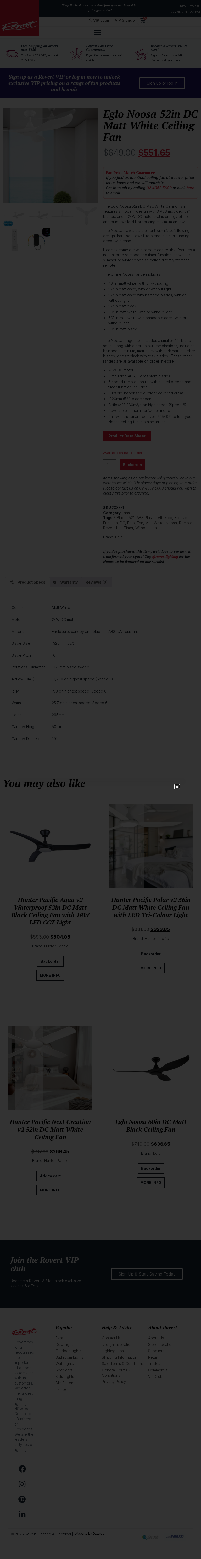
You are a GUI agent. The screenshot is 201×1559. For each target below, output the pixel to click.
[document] (100, 779)
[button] (177, 787)
